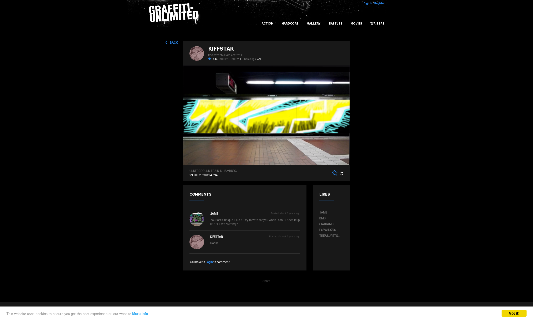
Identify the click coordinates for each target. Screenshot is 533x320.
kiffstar (221, 49)
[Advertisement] (516, 237)
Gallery (313, 23)
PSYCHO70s (327, 230)
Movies (356, 23)
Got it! (514, 313)
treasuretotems (330, 235)
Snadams (326, 224)
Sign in (368, 3)
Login (209, 262)
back (174, 42)
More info (140, 313)
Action (267, 23)
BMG (322, 218)
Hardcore (290, 23)
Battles (335, 23)
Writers (377, 23)
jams (214, 213)
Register (379, 3)
